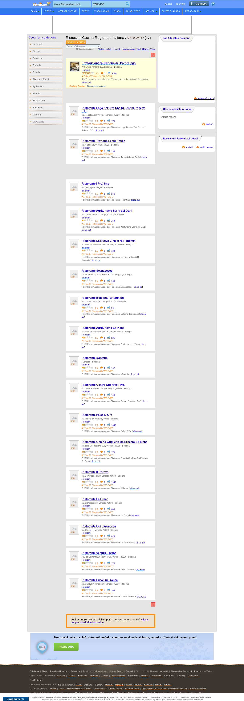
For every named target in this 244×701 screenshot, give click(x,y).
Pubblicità (75, 671)
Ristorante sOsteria (95, 357)
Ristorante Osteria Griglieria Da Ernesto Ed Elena (114, 441)
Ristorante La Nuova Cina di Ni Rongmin (109, 240)
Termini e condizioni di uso (95, 671)
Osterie (36, 72)
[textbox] (72, 4)
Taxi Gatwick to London (40, 693)
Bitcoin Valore (67, 693)
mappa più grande (206, 98)
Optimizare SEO (107, 693)
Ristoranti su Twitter (203, 671)
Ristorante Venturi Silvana (99, 553)
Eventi (86, 11)
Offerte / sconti (115, 688)
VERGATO (135, 38)
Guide (62, 688)
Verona (138, 684)
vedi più (209, 124)
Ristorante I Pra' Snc (95, 183)
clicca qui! (86, 82)
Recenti (116, 49)
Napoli (129, 684)
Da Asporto (38, 121)
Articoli (150, 11)
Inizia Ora (66, 646)
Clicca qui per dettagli (96, 86)
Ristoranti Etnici (41, 79)
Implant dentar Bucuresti (177, 693)
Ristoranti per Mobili (159, 671)
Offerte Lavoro (171, 11)
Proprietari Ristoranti (59, 671)
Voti (138, 49)
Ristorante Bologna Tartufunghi (103, 297)
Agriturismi (38, 86)
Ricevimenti (39, 100)
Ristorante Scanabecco (97, 270)
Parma (167, 684)
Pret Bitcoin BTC (124, 693)
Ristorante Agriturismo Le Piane (103, 327)
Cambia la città (76, 42)
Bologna (98, 684)
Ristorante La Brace (95, 499)
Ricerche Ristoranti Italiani (79, 688)
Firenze (88, 684)
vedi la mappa (206, 147)
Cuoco (117, 11)
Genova (119, 684)
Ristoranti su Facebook (181, 671)
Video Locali (101, 11)
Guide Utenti (133, 11)
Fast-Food (38, 107)
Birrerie (36, 93)
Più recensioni (128, 49)
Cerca (127, 4)
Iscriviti (180, 4)
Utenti (48, 11)
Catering (37, 114)
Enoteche (38, 58)
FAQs (44, 671)
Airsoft (56, 693)
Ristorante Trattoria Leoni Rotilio (103, 140)
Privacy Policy (116, 671)
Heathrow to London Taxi (86, 693)
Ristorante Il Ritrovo (95, 472)
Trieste (158, 684)
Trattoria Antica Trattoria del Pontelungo (109, 63)
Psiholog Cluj (197, 693)
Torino (78, 684)
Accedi (169, 4)
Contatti (129, 671)
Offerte (144, 49)
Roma (34, 11)
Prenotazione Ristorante (39, 7)
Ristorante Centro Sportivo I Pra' (103, 384)
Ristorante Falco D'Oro (97, 414)
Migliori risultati (104, 49)
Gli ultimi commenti (197, 688)
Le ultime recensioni (177, 688)
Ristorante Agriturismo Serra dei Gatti (107, 210)
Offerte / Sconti (67, 11)
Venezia (108, 684)
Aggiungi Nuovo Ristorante (154, 688)
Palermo (148, 684)
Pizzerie (37, 51)
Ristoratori (192, 11)
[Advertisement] (127, 645)
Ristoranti (38, 44)
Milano (70, 684)
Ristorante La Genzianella (99, 526)
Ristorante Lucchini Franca (100, 580)
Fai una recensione (38, 688)
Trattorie (37, 65)
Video (152, 49)
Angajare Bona (141, 693)
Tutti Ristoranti (36, 680)
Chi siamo (34, 671)
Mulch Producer (157, 693)
